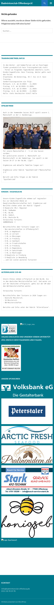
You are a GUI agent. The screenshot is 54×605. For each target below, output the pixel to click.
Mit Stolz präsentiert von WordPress (13, 602)
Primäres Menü (51, 3)
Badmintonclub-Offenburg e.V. (17, 3)
